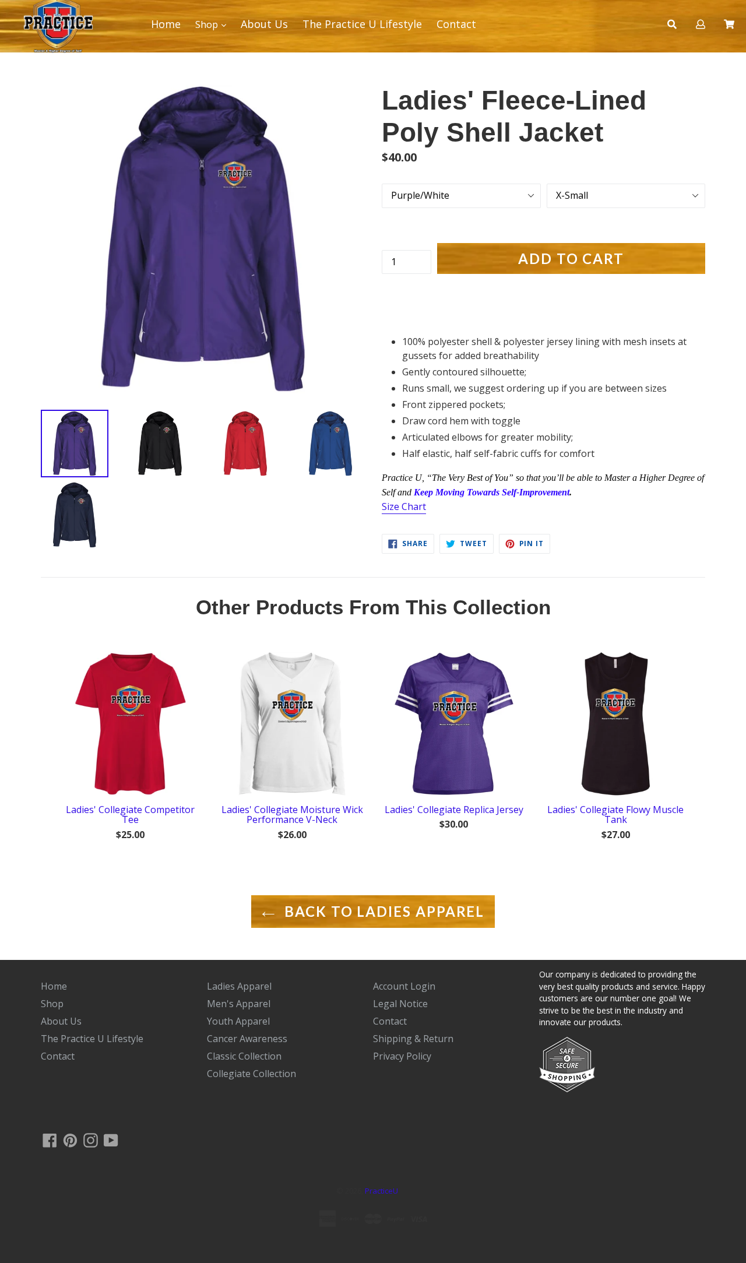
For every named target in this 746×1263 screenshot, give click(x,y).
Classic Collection (244, 1056)
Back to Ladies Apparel (382, 911)
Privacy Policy (402, 1056)
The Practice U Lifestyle (362, 24)
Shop (207, 23)
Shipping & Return (413, 1038)
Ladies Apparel (239, 986)
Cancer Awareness (247, 1038)
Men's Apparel (238, 1003)
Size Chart (404, 506)
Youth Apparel (238, 1021)
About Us (264, 24)
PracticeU (381, 1190)
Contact (456, 24)
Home (54, 986)
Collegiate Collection (251, 1073)
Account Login (404, 986)
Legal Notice (400, 1003)
